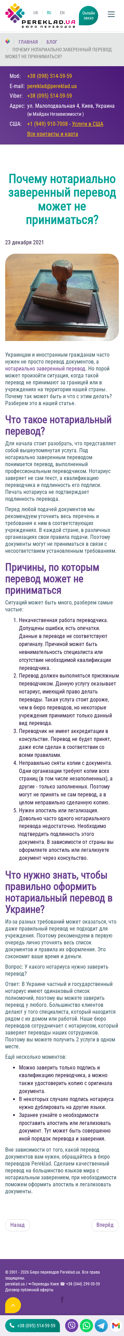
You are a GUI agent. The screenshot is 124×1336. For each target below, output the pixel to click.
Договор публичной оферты (29, 1289)
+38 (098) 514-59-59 (49, 76)
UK (35, 12)
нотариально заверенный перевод (45, 368)
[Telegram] (100, 1325)
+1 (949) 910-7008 (47, 124)
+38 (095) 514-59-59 (49, 96)
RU (49, 12)
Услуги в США (87, 124)
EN (62, 12)
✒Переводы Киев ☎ (64, 1284)
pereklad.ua (15, 1284)
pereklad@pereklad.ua (52, 86)
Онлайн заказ (88, 15)
